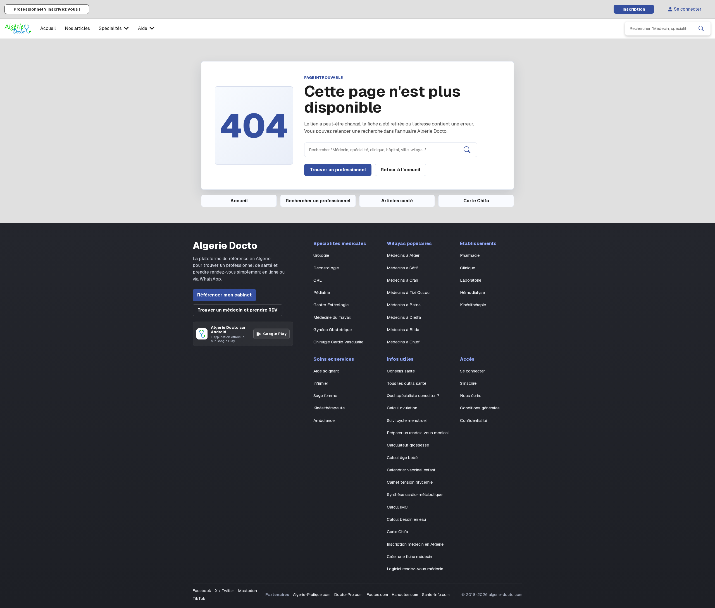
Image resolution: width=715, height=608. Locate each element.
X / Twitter (224, 590)
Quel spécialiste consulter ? (413, 395)
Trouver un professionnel (338, 170)
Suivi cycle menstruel (407, 420)
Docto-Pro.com (348, 594)
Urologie (321, 255)
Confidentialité (473, 420)
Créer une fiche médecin (409, 556)
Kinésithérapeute (329, 407)
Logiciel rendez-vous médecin (415, 568)
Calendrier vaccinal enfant (411, 469)
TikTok (199, 598)
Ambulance (324, 420)
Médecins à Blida (403, 329)
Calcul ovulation (402, 407)
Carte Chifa (476, 201)
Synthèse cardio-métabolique (414, 494)
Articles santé (397, 201)
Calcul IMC (397, 507)
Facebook (202, 590)
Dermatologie (326, 267)
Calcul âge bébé (402, 457)
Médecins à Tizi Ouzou (408, 292)
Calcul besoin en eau (406, 519)
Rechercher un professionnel (318, 201)
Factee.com (377, 594)
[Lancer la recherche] (701, 28)
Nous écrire (470, 395)
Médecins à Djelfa (404, 317)
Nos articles (77, 28)
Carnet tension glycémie (410, 482)
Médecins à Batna (404, 304)
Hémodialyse (472, 292)
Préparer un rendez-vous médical (418, 432)
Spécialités (110, 28)
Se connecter (688, 9)
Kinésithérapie (473, 304)
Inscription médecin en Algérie (415, 544)
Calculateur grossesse (408, 445)
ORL (317, 280)
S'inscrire (468, 383)
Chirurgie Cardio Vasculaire (338, 342)
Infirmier (320, 383)
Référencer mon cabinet (224, 295)
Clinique (467, 267)
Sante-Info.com (436, 594)
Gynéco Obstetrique (332, 329)
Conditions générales (480, 407)
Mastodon (247, 590)
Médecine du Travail (332, 317)
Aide (142, 28)
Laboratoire (470, 280)
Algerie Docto (225, 246)
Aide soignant (326, 371)
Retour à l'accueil (400, 170)
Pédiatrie (321, 292)
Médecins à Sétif (402, 267)
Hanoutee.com (405, 594)
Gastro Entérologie (331, 304)
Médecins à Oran (402, 280)
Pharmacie (470, 255)
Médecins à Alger (403, 255)
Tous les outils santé (406, 383)
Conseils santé (401, 371)
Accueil (48, 28)
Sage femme (325, 395)
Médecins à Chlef (403, 342)
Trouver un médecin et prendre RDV (237, 310)
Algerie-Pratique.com (311, 594)
